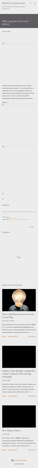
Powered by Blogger (20, 460)
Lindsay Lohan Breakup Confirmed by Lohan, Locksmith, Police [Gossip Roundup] (18, 373)
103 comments (13, 336)
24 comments (13, 450)
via (7, 102)
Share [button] (31, 227)
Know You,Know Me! (13, 3)
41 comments (13, 396)
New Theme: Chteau (11, 430)
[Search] (30, 3)
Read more (32, 336)
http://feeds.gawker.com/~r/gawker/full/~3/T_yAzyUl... (19, 219)
